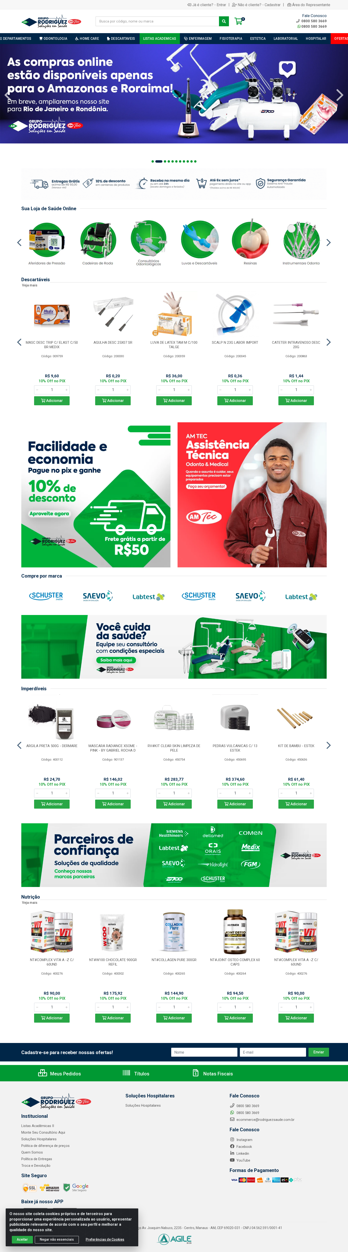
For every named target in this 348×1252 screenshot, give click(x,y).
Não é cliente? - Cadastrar (259, 5)
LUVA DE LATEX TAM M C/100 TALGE (174, 344)
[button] (153, 161)
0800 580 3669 (314, 26)
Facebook (244, 1147)
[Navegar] (8, 95)
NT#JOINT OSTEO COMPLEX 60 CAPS (235, 962)
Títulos (141, 1074)
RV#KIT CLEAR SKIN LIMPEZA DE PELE (174, 748)
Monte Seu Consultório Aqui (43, 1132)
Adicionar (54, 400)
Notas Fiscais (217, 1074)
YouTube (243, 1160)
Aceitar (22, 1239)
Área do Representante (311, 5)
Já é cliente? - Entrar (209, 5)
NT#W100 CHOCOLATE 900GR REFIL (113, 962)
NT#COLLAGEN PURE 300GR (174, 960)
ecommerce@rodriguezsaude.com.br (265, 1120)
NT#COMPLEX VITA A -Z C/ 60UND (52, 962)
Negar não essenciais (57, 1239)
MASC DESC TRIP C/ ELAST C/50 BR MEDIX (52, 344)
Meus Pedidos (65, 1074)
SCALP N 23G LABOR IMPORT (235, 342)
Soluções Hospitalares (39, 1139)
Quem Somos (32, 1152)
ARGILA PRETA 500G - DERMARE (51, 746)
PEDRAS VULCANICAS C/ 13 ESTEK (235, 748)
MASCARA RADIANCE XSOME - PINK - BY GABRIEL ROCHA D (113, 748)
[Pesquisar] (224, 21)
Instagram (244, 1140)
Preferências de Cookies (105, 1239)
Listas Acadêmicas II (37, 1126)
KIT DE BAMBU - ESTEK (296, 746)
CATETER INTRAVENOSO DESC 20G (296, 344)
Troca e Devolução (35, 1165)
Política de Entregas (36, 1159)
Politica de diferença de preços (45, 1146)
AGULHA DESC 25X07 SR (113, 342)
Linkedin (242, 1153)
